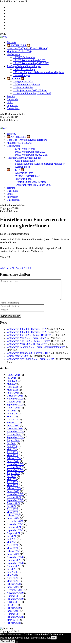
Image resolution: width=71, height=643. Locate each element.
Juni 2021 (12, 539)
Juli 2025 (11, 410)
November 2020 (15, 557)
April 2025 (12, 419)
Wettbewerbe (13, 54)
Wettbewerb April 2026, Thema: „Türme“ (28, 341)
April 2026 (12, 386)
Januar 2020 (13, 587)
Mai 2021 (12, 542)
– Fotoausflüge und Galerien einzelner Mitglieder (38, 72)
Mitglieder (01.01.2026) (19, 51)
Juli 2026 (11, 377)
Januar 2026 (13, 392)
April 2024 (12, 452)
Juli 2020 (11, 569)
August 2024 (13, 440)
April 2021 (12, 545)
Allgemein (5, 268)
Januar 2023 (13, 491)
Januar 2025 (13, 425)
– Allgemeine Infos (23, 81)
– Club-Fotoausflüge (24, 69)
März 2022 (12, 512)
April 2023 (12, 482)
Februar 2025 (14, 422)
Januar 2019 (13, 610)
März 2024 (12, 455)
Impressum (12, 105)
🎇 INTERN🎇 (15, 78)
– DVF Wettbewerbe (24, 57)
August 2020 (13, 566)
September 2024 (15, 437)
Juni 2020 (12, 572)
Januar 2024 (13, 461)
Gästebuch (12, 99)
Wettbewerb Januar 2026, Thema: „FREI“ (29, 352)
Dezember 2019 (15, 590)
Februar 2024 (14, 458)
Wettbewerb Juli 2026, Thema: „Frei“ (26, 329)
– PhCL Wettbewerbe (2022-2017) (31, 63)
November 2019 (15, 593)
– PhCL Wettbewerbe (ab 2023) (29, 60)
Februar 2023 (14, 488)
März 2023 (12, 485)
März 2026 (12, 389)
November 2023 (15, 464)
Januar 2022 (13, 518)
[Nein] (16, 642)
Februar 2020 (14, 584)
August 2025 (13, 407)
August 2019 (13, 601)
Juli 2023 (11, 476)
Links (10, 102)
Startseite (11, 42)
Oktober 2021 (14, 527)
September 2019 (15, 598)
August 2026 (13, 374)
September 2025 (15, 404)
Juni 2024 (12, 446)
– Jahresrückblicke (23, 87)
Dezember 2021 (15, 521)
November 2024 (15, 431)
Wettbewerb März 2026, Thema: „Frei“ (27, 344)
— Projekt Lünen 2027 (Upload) (30, 90)
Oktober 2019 (14, 595)
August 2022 (13, 503)
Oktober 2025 (14, 401)
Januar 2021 (13, 554)
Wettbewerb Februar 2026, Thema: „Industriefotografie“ (36, 347)
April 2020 (12, 578)
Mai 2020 (12, 575)
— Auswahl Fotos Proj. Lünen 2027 (32, 93)
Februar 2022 (14, 515)
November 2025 (15, 398)
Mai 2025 (12, 416)
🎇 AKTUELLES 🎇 (18, 45)
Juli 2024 (11, 443)
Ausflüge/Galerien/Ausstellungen (24, 66)
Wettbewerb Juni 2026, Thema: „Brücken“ (29, 335)
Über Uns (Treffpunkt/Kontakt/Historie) (27, 48)
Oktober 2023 (14, 467)
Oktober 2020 (14, 560)
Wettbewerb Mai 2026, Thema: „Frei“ (26, 338)
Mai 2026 (12, 383)
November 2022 (15, 494)
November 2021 (15, 524)
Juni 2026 (12, 380)
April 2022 (12, 509)
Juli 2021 (11, 536)
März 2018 (12, 619)
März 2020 (12, 581)
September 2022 (15, 500)
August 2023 (13, 473)
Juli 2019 (11, 604)
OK (53, 638)
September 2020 (15, 563)
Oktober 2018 (14, 613)
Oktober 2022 (14, 497)
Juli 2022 (11, 506)
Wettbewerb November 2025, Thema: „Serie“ (30, 358)
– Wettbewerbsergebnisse (26, 84)
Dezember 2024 (15, 428)
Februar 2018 (14, 622)
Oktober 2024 (14, 434)
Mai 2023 (12, 479)
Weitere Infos (7, 641)
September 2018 (15, 616)
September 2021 (15, 530)
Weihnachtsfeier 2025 (18, 355)
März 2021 (12, 548)
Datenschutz (13, 108)
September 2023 (15, 470)
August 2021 (13, 533)
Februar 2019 (14, 607)
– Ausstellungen (21, 75)
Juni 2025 (12, 413)
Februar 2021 (14, 551)
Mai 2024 (12, 449)
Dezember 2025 (15, 395)
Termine (11, 96)
